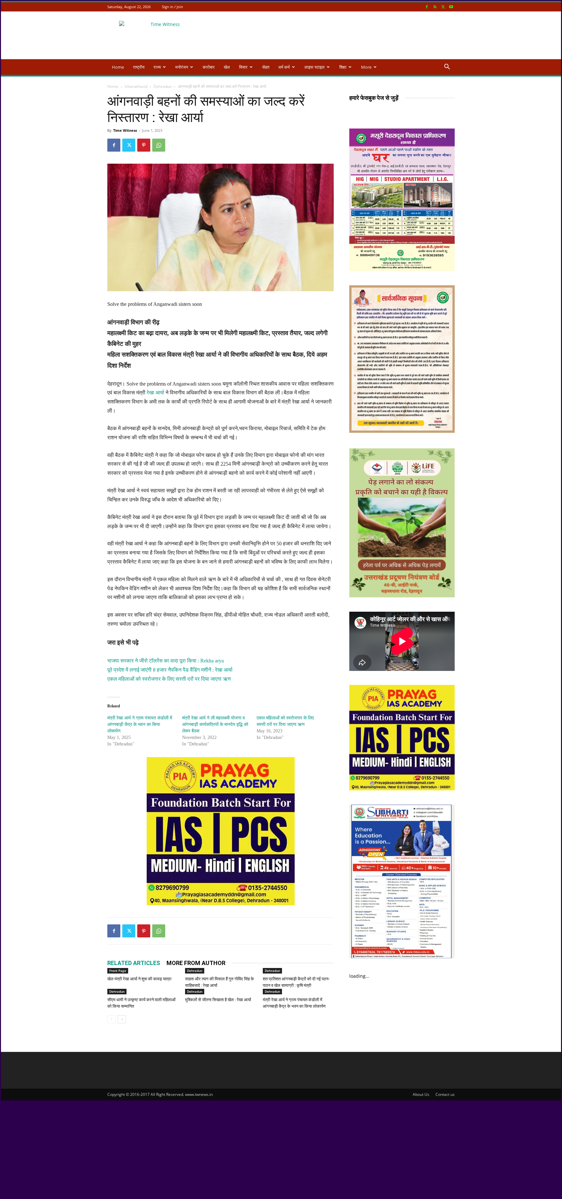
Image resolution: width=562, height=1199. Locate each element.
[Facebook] (426, 6)
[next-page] (122, 1019)
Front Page (117, 970)
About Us (421, 1094)
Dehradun (163, 86)
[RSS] (434, 6)
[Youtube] (451, 6)
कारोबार (209, 67)
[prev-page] (111, 1019)
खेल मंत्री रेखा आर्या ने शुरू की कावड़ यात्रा (139, 978)
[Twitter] (443, 6)
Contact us (445, 1094)
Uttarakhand (136, 86)
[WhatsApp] (158, 145)
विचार (243, 67)
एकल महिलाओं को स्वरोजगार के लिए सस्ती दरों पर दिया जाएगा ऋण (169, 679)
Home (118, 67)
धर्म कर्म (284, 67)
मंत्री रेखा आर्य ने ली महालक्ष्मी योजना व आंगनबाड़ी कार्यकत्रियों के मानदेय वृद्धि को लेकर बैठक (215, 724)
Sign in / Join (172, 6)
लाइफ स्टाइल (314, 67)
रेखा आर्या (156, 392)
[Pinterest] (143, 145)
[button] (447, 67)
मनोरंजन (181, 67)
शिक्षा (342, 67)
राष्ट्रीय (138, 67)
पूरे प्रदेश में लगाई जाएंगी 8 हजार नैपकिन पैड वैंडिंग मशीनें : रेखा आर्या (170, 670)
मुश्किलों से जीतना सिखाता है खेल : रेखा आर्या (218, 999)
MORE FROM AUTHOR (196, 963)
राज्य (157, 67)
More (366, 67)
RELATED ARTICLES (133, 963)
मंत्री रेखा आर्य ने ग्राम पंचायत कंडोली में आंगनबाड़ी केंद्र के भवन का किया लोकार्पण (139, 724)
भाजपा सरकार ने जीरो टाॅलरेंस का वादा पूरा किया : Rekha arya (165, 660)
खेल (227, 67)
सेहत (265, 67)
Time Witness (125, 130)
